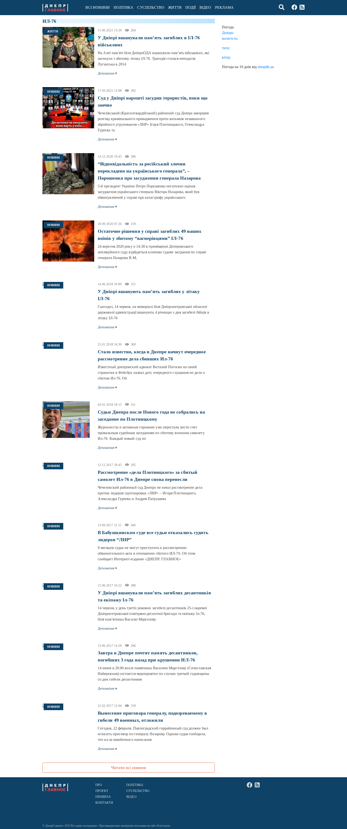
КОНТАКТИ (104, 802)
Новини (53, 91)
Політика (124, 7)
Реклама (224, 7)
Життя (174, 7)
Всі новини (97, 7)
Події (190, 7)
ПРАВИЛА (103, 797)
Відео (205, 7)
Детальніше (106, 73)
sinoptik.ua (266, 67)
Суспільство (150, 7)
